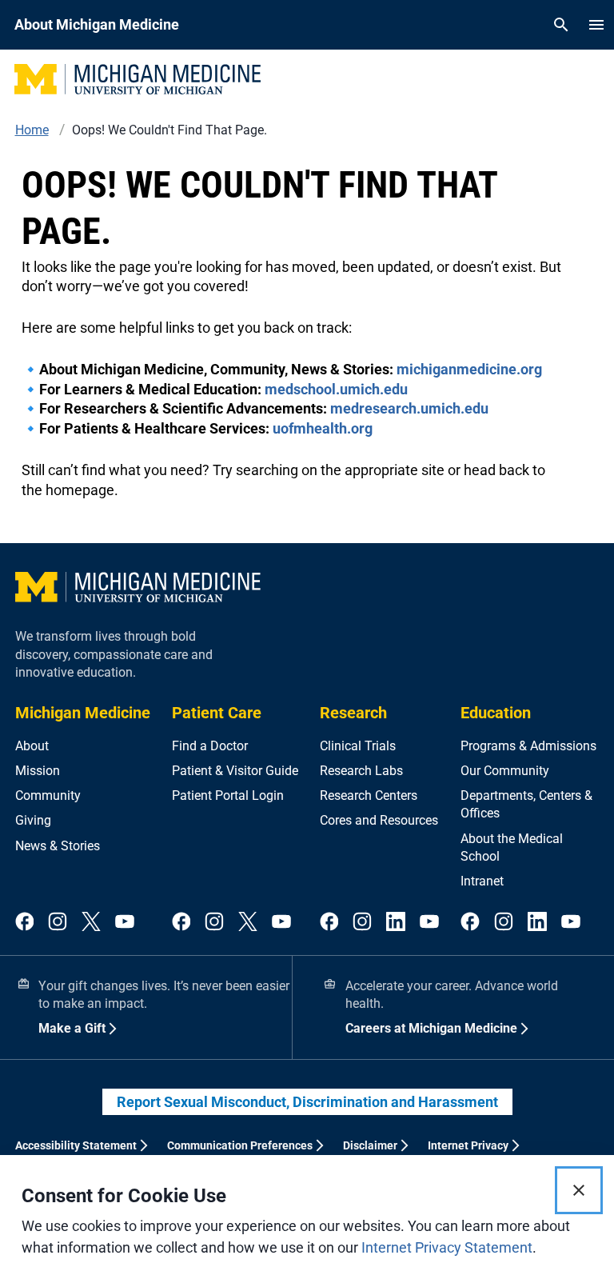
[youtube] (124, 922)
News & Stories (57, 845)
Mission (37, 770)
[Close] (578, 1190)
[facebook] (24, 922)
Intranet (482, 881)
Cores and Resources (379, 820)
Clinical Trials (358, 745)
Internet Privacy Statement (446, 1247)
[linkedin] (395, 922)
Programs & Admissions (528, 745)
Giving (33, 820)
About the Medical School (511, 847)
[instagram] (57, 922)
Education (495, 712)
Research (353, 712)
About (32, 745)
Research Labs (361, 770)
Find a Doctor (210, 745)
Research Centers (368, 795)
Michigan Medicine (82, 712)
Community (48, 795)
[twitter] (91, 922)
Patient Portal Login (228, 795)
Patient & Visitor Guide (235, 770)
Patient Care (216, 712)
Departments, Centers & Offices (526, 804)
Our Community (504, 770)
